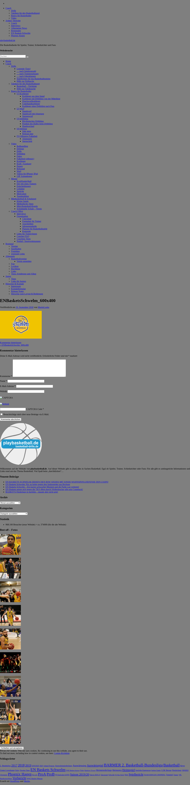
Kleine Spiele (23, 201)
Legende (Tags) (23, 69)
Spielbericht (136, 774)
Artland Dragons (49, 766)
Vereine (14, 246)
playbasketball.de (7, 40)
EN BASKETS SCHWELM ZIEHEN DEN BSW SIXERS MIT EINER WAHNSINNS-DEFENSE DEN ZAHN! (57, 482)
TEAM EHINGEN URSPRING (155, 775)
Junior (8, 276)
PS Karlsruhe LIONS (62, 775)
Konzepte (26, 231)
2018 (21, 765)
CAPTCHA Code (34, 409)
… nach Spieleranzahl (26, 71)
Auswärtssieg (79, 765)
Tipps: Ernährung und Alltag (23, 274)
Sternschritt (27, 141)
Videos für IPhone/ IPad (27, 174)
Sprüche (20, 191)
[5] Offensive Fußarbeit (27, 136)
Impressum (16, 286)
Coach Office (17, 211)
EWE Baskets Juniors (73, 770)
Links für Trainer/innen (27, 234)
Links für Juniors (18, 281)
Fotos (82, 770)
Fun (13, 264)
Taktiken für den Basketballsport (25, 13)
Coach (8, 8)
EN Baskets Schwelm (20, 33)
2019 (28, 765)
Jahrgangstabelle (29, 226)
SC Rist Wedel (119, 775)
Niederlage (177, 770)
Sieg (126, 775)
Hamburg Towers (90, 770)
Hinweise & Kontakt (15, 284)
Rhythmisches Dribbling (33, 121)
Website (3, 391)
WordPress (14, 781)
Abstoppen (27, 139)
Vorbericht (19, 778)
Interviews (15, 25)
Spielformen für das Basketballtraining (33, 79)
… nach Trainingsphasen (28, 74)
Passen (20, 166)
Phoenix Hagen (18, 35)
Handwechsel (28, 126)
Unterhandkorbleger (31, 104)
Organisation (22, 216)
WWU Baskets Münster (35, 779)
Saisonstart (104, 775)
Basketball (171, 765)
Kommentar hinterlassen (10, 342)
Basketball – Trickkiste (27, 86)
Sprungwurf (27, 116)
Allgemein (10, 256)
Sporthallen (16, 249)
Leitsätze (20, 189)
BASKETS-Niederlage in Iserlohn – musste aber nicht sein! (32, 492)
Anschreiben (27, 224)
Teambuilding (23, 196)
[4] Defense (22, 129)
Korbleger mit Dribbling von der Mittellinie (41, 99)
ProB (51, 774)
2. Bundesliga (5, 766)
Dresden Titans (25, 770)
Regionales (16, 30)
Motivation (21, 194)
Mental (14, 179)
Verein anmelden (24, 261)
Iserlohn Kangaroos (143, 770)
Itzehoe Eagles (156, 770)
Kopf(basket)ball (24, 181)
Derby (17, 770)
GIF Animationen (24, 176)
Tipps (13, 279)
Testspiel (169, 775)
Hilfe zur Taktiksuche (26, 89)
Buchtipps (15, 269)
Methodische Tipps (25, 204)
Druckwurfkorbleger (31, 101)
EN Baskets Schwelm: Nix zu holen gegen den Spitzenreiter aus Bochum (38, 484)
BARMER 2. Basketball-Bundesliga (133, 765)
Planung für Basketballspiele (34, 229)
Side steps (26, 131)
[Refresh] (4, 404)
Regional (9, 244)
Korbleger (21, 161)
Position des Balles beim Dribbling (37, 124)
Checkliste (26, 219)
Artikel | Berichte (13, 20)
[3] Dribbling (22, 119)
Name (3, 381)
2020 (41, 766)
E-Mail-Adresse (8, 386)
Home (8, 61)
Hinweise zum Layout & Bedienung (27, 294)
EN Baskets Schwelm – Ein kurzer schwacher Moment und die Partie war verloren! (42, 487)
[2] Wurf (20, 109)
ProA (42, 774)
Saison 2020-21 (95, 775)
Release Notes (17, 291)
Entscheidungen (24, 186)
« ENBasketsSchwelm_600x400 (14, 345)
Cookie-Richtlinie (62, 753)
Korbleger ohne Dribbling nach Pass (38, 106)
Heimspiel (128, 770)
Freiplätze (15, 251)
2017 (14, 765)
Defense (20, 149)
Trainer (175, 775)
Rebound (21, 169)
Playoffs (34, 775)
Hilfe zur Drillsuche (25, 81)
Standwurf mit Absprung (33, 114)
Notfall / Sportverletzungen (28, 241)
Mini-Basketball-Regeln (27, 206)
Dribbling (21, 154)
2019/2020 (35, 766)
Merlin (27, 781)
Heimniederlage (104, 770)
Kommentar (6, 376)
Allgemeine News (19, 28)
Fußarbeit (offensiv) (25, 159)
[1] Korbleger (23, 94)
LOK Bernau (166, 770)
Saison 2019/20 (79, 774)
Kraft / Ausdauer (24, 164)
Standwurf (26, 111)
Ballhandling (22, 146)
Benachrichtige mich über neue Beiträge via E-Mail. (26, 414)
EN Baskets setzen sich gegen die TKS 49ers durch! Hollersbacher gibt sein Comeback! (44, 489)
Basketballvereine (19, 259)
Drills (13, 10)
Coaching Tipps (24, 239)
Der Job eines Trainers (26, 184)
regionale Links (18, 254)
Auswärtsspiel (95, 765)
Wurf (19, 171)
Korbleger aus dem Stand (33, 96)
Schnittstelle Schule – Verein (29, 209)
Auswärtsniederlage (63, 765)
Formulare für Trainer (31, 221)
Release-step (27, 134)
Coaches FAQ (23, 236)
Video (13, 18)
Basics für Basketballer (21, 15)
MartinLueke (43, 307)
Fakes (19, 156)
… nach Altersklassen (26, 76)
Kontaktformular (18, 289)
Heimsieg (117, 770)
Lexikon (14, 266)
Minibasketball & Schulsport (23, 199)
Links (13, 271)
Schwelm (111, 775)
